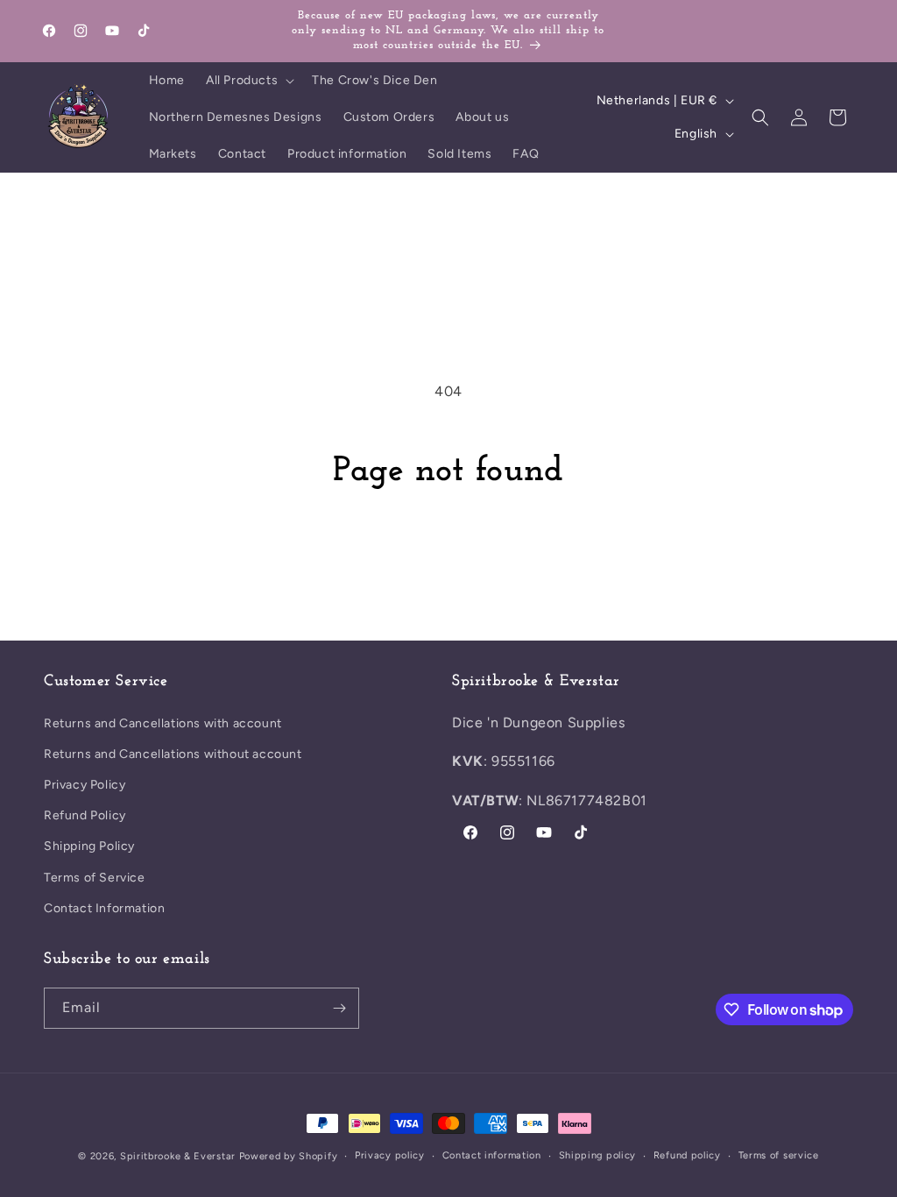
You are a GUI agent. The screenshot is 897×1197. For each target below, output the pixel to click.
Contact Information (104, 908)
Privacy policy (390, 1155)
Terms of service (778, 1155)
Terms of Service (94, 877)
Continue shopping (448, 559)
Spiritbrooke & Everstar (178, 1156)
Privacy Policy (84, 784)
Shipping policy (598, 1155)
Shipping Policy (89, 846)
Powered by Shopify (288, 1156)
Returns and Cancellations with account (163, 723)
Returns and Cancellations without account (173, 754)
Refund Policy (85, 815)
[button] (248, 80)
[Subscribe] (339, 1008)
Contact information (491, 1155)
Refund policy (687, 1155)
